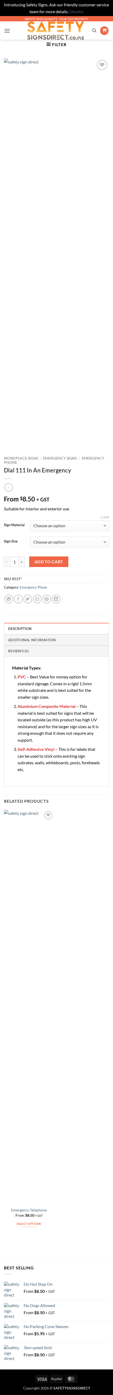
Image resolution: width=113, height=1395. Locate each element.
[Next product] (8, 487)
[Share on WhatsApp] (8, 599)
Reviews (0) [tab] (18, 651)
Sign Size (11, 541)
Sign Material (14, 525)
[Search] (94, 31)
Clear (104, 517)
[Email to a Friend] (37, 599)
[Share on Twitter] (27, 599)
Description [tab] (20, 629)
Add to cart (48, 561)
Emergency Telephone (29, 1210)
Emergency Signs (60, 458)
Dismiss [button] (76, 11)
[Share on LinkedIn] (56, 599)
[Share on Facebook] (18, 599)
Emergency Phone (33, 587)
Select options (29, 1223)
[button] (7, 30)
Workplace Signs (21, 458)
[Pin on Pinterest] (46, 599)
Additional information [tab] (32, 640)
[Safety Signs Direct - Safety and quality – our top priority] (55, 30)
